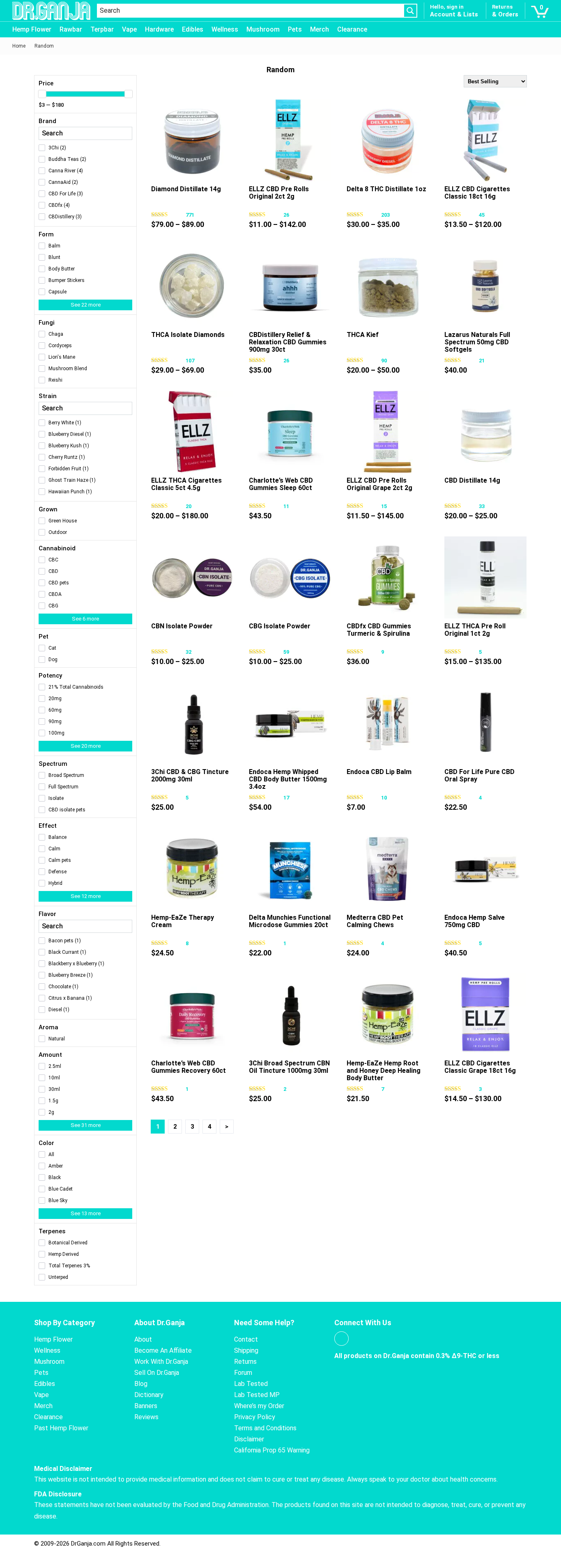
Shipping (246, 1350)
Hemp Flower (31, 29)
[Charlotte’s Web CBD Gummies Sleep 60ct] (290, 432)
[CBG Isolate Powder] (290, 577)
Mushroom (263, 29)
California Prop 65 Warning (272, 1450)
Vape (129, 29)
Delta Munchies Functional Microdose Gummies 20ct (290, 921)
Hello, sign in (447, 7)
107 (190, 360)
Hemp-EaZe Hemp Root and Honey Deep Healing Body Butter (384, 1070)
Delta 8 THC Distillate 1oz (386, 189)
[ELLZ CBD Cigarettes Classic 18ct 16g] (485, 140)
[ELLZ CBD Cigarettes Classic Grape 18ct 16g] (485, 1014)
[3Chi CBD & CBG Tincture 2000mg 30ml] (192, 723)
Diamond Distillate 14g (186, 189)
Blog (140, 1384)
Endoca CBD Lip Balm (379, 772)
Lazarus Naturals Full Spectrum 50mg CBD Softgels (477, 342)
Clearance (352, 29)
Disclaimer (249, 1439)
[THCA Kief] (388, 286)
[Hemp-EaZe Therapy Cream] (192, 869)
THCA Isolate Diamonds (188, 335)
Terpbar (102, 29)
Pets (295, 29)
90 (384, 360)
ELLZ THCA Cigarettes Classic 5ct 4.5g (186, 484)
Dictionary (148, 1395)
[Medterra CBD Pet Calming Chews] (388, 869)
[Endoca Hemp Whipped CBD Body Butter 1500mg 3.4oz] (290, 723)
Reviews (146, 1417)
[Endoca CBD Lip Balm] (388, 723)
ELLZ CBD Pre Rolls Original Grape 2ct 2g (379, 484)
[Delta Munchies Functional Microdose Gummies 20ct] (290, 869)
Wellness (225, 29)
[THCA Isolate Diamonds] (192, 286)
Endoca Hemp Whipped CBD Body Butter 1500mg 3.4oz (288, 779)
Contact (246, 1339)
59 (286, 652)
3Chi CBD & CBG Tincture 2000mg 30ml (190, 775)
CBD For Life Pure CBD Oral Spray (479, 775)
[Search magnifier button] (410, 11)
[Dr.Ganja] (51, 11)
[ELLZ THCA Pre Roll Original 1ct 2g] (485, 577)
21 (482, 360)
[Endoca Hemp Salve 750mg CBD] (485, 869)
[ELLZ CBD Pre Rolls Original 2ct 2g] (290, 140)
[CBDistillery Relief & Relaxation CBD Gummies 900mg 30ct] (290, 286)
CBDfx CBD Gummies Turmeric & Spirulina (379, 629)
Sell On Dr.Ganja (156, 1373)
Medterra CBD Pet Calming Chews (375, 921)
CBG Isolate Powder (279, 626)
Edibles (192, 29)
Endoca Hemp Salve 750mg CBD (474, 921)
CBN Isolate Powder (182, 626)
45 (482, 215)
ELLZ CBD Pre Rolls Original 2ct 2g (279, 192)
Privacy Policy (254, 1417)
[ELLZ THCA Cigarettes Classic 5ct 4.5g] (192, 432)
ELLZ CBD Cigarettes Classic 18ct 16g (477, 192)
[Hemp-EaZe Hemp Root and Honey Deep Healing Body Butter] (388, 1014)
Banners (145, 1406)
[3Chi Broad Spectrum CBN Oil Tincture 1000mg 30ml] (290, 1014)
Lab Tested (251, 1384)
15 (384, 506)
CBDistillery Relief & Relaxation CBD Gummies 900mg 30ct (287, 342)
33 (482, 506)
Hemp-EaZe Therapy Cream (182, 921)
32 (188, 652)
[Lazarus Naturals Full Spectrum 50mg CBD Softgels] (485, 286)
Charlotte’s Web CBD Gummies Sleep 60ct (281, 484)
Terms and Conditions (265, 1428)
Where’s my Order (259, 1406)
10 (384, 798)
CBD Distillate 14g (472, 480)
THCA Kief (363, 335)
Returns (245, 1361)
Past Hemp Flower (61, 1428)
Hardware (159, 29)
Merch (319, 29)
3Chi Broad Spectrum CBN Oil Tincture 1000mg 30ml (289, 1066)
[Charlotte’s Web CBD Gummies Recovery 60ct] (192, 1014)
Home (18, 46)
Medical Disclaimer (63, 1469)
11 (286, 506)
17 (286, 798)
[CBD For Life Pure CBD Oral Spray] (485, 723)
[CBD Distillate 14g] (485, 432)
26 (286, 215)
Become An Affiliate (163, 1350)
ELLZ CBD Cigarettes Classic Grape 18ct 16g (480, 1066)
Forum (243, 1373)
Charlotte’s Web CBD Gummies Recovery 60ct (188, 1066)
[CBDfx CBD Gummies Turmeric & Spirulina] (388, 577)
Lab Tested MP (257, 1395)
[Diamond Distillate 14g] (192, 140)
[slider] (42, 94)
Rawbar (71, 29)
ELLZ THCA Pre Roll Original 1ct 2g (475, 629)
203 (385, 215)
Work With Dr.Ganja (161, 1361)
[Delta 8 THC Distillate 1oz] (388, 140)
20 (188, 506)
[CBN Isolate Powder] (192, 577)
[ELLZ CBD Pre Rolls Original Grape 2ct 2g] (388, 432)
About (143, 1339)
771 (190, 215)
